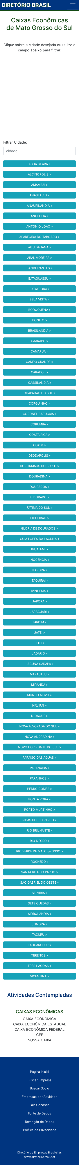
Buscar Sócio (39, 1088)
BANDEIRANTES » (39, 268)
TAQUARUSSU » (39, 945)
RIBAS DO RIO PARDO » (39, 820)
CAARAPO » (39, 341)
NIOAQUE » (39, 716)
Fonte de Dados (39, 1113)
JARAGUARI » (39, 612)
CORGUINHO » (39, 403)
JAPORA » (39, 601)
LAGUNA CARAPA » (39, 664)
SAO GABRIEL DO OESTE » (39, 882)
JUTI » (39, 643)
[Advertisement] (39, 96)
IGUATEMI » (39, 549)
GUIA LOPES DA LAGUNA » (39, 539)
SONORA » (39, 924)
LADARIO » (40, 653)
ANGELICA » (39, 216)
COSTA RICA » (39, 434)
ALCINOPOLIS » (39, 174)
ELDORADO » (39, 497)
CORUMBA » (39, 424)
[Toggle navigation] (73, 5)
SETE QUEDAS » (39, 903)
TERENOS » (39, 955)
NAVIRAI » (39, 705)
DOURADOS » (40, 487)
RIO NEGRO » (39, 841)
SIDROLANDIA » (39, 914)
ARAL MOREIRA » (39, 257)
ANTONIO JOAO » (39, 226)
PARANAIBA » (39, 768)
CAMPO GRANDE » (39, 362)
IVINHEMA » (39, 591)
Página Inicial (39, 1071)
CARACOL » (39, 372)
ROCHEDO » (39, 861)
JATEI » (39, 632)
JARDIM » (39, 622)
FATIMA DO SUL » (39, 507)
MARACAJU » (39, 674)
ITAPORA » (39, 570)
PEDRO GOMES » (39, 789)
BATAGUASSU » (39, 278)
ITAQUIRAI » (39, 580)
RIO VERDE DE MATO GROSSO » (39, 851)
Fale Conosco (39, 1105)
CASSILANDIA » (39, 382)
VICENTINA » (39, 976)
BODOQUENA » (39, 310)
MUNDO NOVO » (39, 695)
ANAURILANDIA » (39, 205)
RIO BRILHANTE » (39, 830)
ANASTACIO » (39, 195)
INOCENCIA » (39, 559)
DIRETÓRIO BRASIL (26, 5)
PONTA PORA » (39, 799)
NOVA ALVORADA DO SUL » (39, 726)
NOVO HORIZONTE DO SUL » (39, 747)
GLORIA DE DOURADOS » (39, 528)
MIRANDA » (39, 684)
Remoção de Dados (39, 1122)
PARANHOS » (39, 778)
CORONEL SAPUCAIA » (39, 414)
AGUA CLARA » (39, 164)
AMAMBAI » (39, 185)
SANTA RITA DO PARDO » (39, 872)
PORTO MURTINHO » (39, 809)
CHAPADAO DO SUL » (39, 393)
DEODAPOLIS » (40, 455)
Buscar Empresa (39, 1080)
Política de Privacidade (39, 1130)
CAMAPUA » (39, 351)
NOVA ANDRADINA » (40, 736)
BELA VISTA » (39, 299)
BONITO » (39, 320)
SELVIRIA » (39, 893)
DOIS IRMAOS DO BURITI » (39, 466)
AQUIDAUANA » (39, 247)
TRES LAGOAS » (39, 966)
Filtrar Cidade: (15, 142)
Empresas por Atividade (39, 1097)
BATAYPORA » (39, 289)
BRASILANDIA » (39, 330)
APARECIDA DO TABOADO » (39, 237)
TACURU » (39, 934)
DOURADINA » (39, 476)
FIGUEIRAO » (39, 518)
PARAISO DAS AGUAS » (39, 757)
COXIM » (39, 445)
